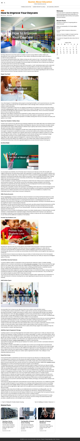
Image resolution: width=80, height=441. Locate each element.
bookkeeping (8, 197)
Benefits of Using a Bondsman (45, 422)
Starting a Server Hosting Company (7, 422)
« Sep (58, 58)
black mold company (41, 178)
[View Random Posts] (2, 3)
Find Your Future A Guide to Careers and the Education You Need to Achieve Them (67, 35)
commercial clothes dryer (7, 125)
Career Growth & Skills (39, 7)
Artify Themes (56, 439)
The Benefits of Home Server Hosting (27, 422)
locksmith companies (32, 264)
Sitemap (38, 439)
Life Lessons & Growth (53, 7)
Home (2, 10)
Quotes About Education (40, 1)
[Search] (4, 3)
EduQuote (4, 15)
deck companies (20, 314)
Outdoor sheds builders (18, 340)
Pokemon (32, 249)
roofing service (9, 109)
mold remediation (43, 175)
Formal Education (26, 7)
